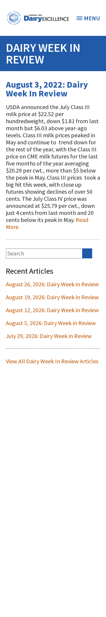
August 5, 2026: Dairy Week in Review (51, 323)
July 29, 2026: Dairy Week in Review (49, 336)
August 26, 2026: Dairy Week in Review (52, 284)
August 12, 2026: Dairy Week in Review (52, 310)
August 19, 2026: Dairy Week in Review (52, 297)
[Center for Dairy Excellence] (38, 18)
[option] (38, 18)
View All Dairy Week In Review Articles (52, 361)
